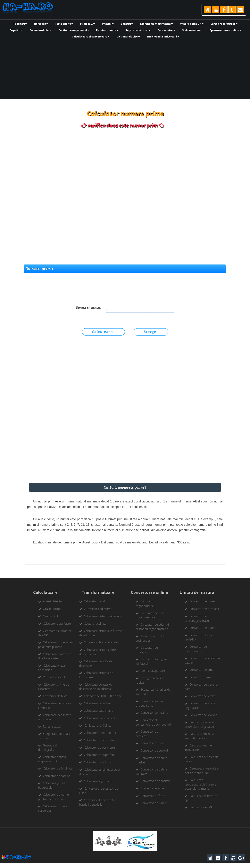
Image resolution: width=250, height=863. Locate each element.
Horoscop (40, 23)
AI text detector (53, 601)
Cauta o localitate (95, 623)
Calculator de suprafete (99, 755)
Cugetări (15, 30)
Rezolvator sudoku (55, 677)
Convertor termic (200, 677)
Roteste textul (52, 726)
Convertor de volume (203, 715)
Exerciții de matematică (155, 23)
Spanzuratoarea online (225, 30)
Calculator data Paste (57, 623)
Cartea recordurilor (223, 23)
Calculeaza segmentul (98, 781)
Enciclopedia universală (162, 36)
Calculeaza (102, 331)
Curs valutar (165, 30)
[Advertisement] (125, 68)
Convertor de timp (201, 670)
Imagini (107, 23)
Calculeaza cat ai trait (97, 703)
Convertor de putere (202, 628)
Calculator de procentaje (100, 740)
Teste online (63, 23)
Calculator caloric (95, 601)
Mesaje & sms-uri (191, 23)
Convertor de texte (55, 696)
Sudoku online (191, 30)
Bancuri (126, 23)
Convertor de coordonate (101, 642)
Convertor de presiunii (204, 609)
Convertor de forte (153, 796)
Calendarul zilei (40, 30)
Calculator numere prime (100, 733)
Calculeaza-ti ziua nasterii (100, 718)
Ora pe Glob (51, 616)
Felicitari (19, 23)
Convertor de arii (152, 743)
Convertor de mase (202, 601)
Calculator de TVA (200, 807)
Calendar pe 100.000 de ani (102, 696)
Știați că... (86, 23)
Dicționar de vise (127, 36)
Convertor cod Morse (98, 609)
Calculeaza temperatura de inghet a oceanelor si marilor (201, 784)
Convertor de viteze (202, 696)
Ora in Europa (52, 609)
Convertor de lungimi (154, 803)
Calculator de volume (98, 762)
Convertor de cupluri (154, 750)
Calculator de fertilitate (57, 768)
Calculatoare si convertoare (90, 36)
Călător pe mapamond (73, 30)
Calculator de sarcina (56, 776)
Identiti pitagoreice (153, 670)
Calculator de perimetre (99, 747)
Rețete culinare (106, 30)
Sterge (150, 331)
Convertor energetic (154, 788)
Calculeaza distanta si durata (102, 616)
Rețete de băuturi (137, 30)
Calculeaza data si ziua (98, 710)
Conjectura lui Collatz (97, 725)
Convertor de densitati (155, 781)
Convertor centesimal (155, 712)
